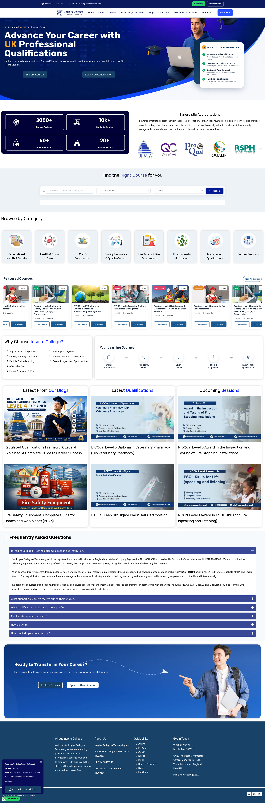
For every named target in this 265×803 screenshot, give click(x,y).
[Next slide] (259, 149)
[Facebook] (254, 794)
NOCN (141, 756)
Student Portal (215, 4)
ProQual (142, 748)
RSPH (141, 760)
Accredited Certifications (185, 12)
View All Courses (252, 279)
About (101, 12)
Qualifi (141, 752)
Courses (112, 12)
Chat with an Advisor (24, 789)
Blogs (151, 12)
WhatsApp (198, 4)
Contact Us (207, 12)
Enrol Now (225, 12)
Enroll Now (37, 324)
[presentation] (45, 419)
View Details (21, 324)
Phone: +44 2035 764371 (54, 3)
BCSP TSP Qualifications (132, 12)
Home (91, 12)
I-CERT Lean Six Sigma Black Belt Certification (129, 515)
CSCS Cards (163, 12)
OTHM (141, 744)
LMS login (143, 772)
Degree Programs (147, 764)
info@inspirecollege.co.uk (186, 774)
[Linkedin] (259, 794)
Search (216, 190)
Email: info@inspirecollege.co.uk (87, 3)
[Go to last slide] (140, 149)
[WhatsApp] (249, 794)
